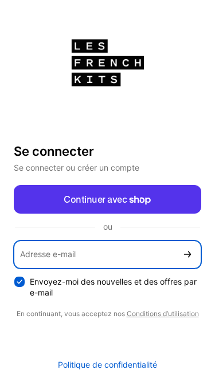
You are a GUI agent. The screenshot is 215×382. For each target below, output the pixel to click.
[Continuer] (187, 255)
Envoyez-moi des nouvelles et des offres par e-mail (113, 287)
